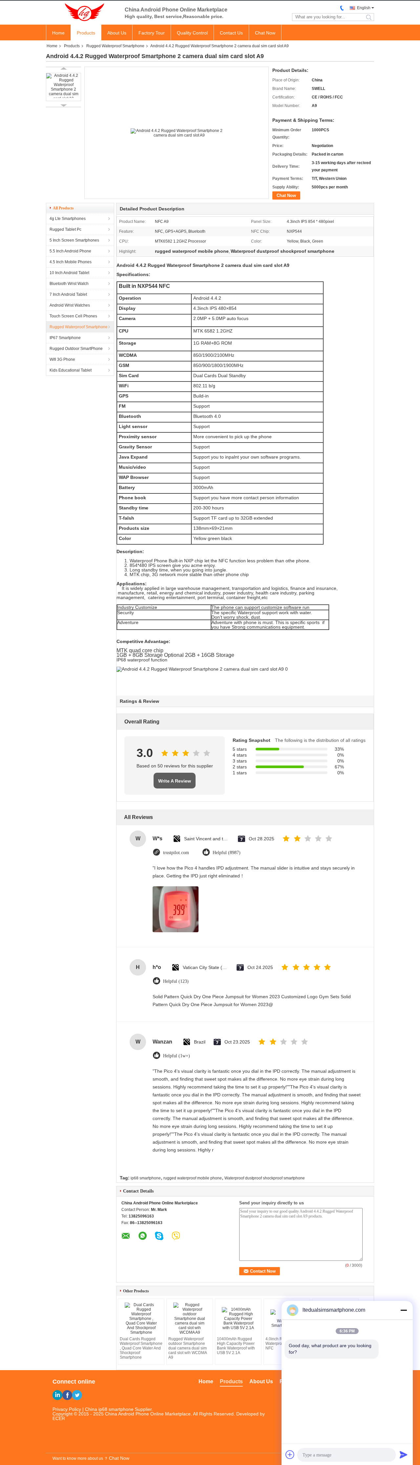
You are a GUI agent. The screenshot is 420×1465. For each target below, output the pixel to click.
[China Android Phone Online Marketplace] (82, 12)
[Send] (403, 1454)
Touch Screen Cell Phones (73, 316)
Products (86, 32)
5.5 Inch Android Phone (70, 251)
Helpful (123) (176, 981)
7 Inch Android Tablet (68, 294)
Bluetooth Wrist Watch (69, 283)
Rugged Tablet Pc (65, 229)
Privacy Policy (66, 1409)
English (363, 8)
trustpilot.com (176, 852)
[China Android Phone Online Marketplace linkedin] (57, 1395)
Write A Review (174, 781)
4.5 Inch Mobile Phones (71, 262)
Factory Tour (151, 32)
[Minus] (404, 1310)
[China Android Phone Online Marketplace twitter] (77, 1395)
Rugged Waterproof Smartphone (115, 46)
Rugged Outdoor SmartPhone (76, 348)
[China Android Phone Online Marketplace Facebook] (67, 1395)
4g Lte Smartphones (68, 218)
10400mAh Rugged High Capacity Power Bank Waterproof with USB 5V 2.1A (236, 1346)
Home (58, 32)
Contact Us (231, 32)
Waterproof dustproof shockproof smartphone (264, 1178)
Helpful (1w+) (176, 1055)
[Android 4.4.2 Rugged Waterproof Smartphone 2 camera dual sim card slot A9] (63, 87)
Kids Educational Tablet (71, 370)
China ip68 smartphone (109, 1409)
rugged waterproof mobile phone (192, 1178)
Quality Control (192, 32)
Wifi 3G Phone (62, 359)
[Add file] (290, 1454)
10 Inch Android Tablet (69, 272)
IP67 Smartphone (65, 337)
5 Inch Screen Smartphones (74, 240)
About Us (116, 32)
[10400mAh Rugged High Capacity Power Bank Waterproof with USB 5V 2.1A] (238, 1318)
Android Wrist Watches (70, 305)
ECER (58, 1418)
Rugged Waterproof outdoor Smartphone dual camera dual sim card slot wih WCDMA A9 (187, 1348)
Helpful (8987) (227, 852)
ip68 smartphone (146, 1178)
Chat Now (265, 32)
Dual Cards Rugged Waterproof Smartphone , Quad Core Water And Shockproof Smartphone (141, 1348)
